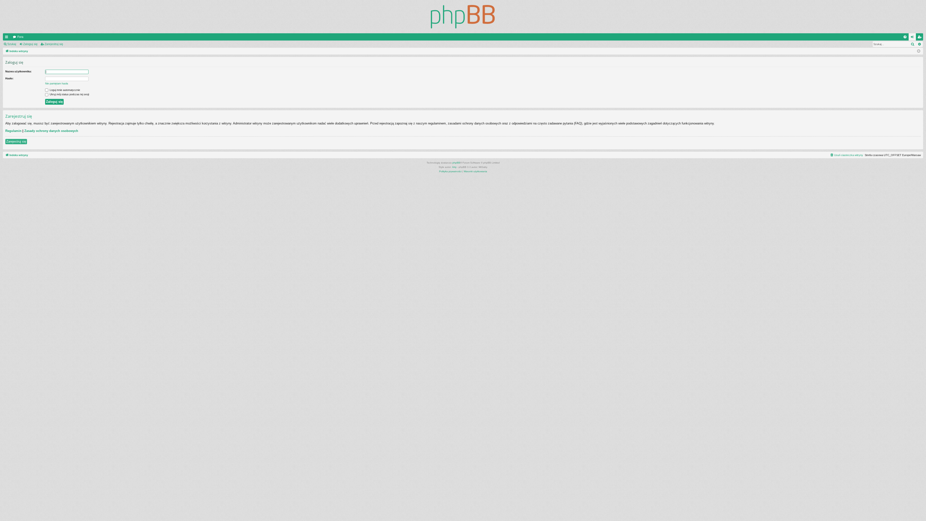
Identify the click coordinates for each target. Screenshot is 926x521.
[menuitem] (905, 37)
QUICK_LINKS (7, 38)
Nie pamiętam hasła (56, 83)
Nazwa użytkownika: (18, 71)
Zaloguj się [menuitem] (913, 38)
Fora (20, 37)
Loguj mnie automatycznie (64, 90)
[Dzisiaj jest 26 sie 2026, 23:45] (918, 51)
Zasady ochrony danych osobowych (51, 131)
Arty (454, 167)
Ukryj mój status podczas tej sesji (69, 94)
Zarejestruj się (54, 44)
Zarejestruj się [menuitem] (920, 38)
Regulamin (13, 131)
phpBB (456, 162)
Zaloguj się (30, 44)
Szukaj (11, 44)
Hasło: (9, 78)
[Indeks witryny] (463, 16)
